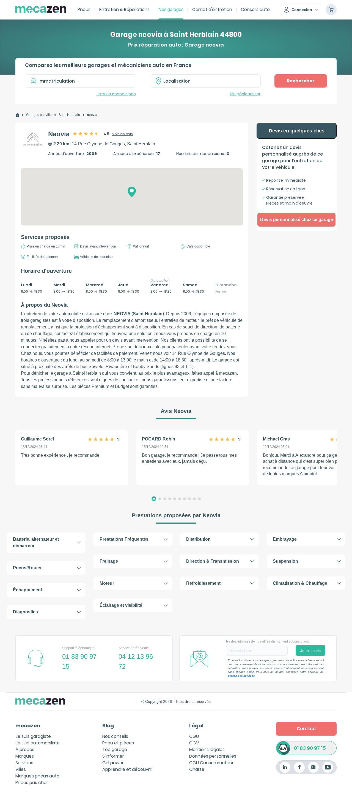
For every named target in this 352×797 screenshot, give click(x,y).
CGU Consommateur (211, 763)
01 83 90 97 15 (310, 748)
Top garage (114, 749)
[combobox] (205, 81)
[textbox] (209, 81)
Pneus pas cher (31, 782)
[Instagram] (313, 767)
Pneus (84, 9)
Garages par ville (39, 115)
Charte (196, 769)
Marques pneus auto (37, 776)
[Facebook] (299, 767)
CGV (194, 743)
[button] (301, 9)
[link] (17, 115)
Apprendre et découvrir (127, 769)
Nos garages (170, 9)
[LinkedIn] (285, 767)
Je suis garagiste (33, 736)
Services (24, 763)
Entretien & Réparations (124, 9)
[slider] (86, 133)
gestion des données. (241, 675)
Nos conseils (115, 736)
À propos (24, 749)
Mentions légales (207, 749)
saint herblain (69, 115)
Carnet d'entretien (212, 9)
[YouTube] (327, 767)
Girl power (113, 763)
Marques (24, 756)
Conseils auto (255, 9)
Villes (20, 769)
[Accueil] (17, 115)
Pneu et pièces (118, 743)
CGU (194, 736)
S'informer (113, 756)
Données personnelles (212, 756)
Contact (306, 728)
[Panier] (331, 9)
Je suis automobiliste (37, 743)
